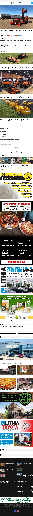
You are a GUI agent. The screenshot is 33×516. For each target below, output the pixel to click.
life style (5, 144)
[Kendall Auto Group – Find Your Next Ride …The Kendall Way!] (16, 349)
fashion (2, 144)
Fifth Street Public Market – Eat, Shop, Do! (22, 389)
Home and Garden (20, 490)
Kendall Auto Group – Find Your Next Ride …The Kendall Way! (11, 360)
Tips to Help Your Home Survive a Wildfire (16, 152)
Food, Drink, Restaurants (20, 486)
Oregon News (19, 482)
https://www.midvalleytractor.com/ (12, 139)
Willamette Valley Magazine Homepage (19, 141)
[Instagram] (18, 511)
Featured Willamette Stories (21, 491)
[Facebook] (15, 511)
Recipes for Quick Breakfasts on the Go (10, 474)
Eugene (18, 487)
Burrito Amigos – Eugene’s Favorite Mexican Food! (27, 464)
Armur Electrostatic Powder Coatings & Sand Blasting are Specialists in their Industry (5, 165)
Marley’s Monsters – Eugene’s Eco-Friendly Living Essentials (10, 470)
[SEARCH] (32, 169)
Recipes (18, 485)
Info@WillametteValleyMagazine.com (18, 508)
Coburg (18, 492)
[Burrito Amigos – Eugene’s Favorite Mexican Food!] (19, 464)
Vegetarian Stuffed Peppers (16, 148)
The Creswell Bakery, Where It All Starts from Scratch (27, 468)
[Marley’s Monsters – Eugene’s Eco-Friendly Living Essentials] (2, 470)
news (7, 144)
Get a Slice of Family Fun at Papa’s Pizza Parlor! (6, 389)
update (10, 144)
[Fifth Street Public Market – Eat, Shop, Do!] (25, 383)
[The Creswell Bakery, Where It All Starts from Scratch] (19, 469)
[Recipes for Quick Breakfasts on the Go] (2, 475)
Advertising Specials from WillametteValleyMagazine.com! (27, 165)
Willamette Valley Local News (21, 481)
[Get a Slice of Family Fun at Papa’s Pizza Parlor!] (8, 383)
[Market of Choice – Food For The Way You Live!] (8, 370)
